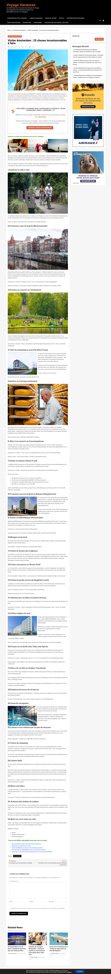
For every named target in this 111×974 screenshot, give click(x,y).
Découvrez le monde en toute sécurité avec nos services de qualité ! (32, 851)
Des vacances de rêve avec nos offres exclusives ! (26, 843)
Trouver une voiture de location (56, 22)
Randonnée (38, 22)
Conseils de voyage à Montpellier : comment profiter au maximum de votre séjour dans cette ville (37, 950)
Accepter (80, 971)
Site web (51, 901)
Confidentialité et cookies (17, 18)
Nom (11, 901)
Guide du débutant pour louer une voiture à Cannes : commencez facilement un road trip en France (87, 62)
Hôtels (61, 18)
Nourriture (27, 22)
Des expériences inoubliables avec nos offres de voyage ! (29, 849)
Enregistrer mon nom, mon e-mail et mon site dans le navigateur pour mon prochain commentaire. (38, 908)
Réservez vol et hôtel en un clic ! (21, 845)
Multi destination (13, 22)
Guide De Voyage (51, 18)
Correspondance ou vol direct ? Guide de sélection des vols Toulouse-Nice (17, 948)
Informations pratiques (75, 18)
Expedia (35, 121)
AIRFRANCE (42, 117)
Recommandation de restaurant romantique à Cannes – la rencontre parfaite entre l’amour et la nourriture (87, 70)
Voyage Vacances (21, 5)
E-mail (31, 901)
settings (69, 972)
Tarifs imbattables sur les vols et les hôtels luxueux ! (27, 847)
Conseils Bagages (36, 18)
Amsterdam (17, 856)
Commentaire (13, 881)
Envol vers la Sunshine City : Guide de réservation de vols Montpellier (58, 948)
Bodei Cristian (13, 46)
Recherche (75, 36)
